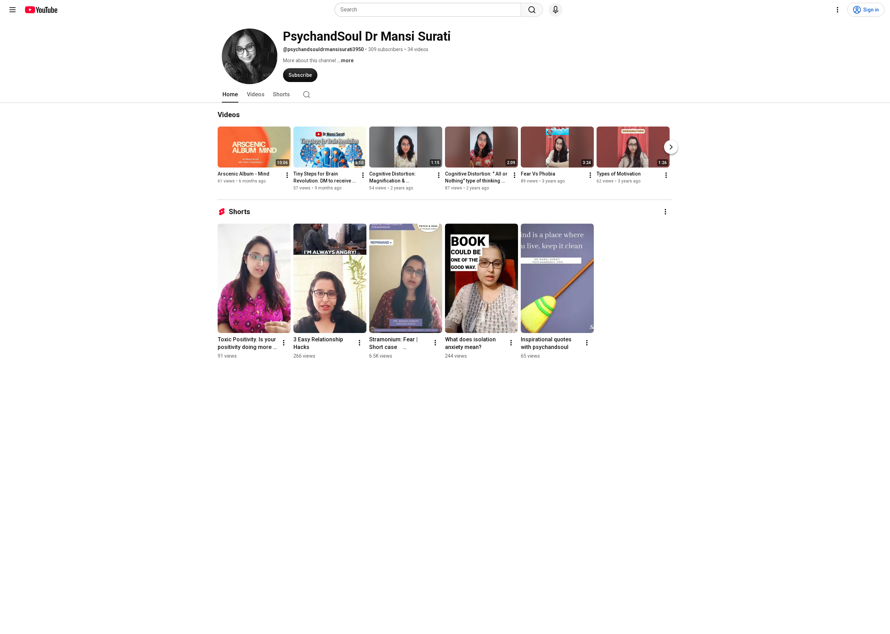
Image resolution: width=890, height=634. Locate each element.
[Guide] (12, 10)
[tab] (230, 94)
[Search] (532, 10)
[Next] (671, 147)
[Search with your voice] (556, 10)
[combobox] (429, 10)
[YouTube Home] (40, 9)
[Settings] (837, 10)
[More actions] (287, 175)
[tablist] (445, 94)
